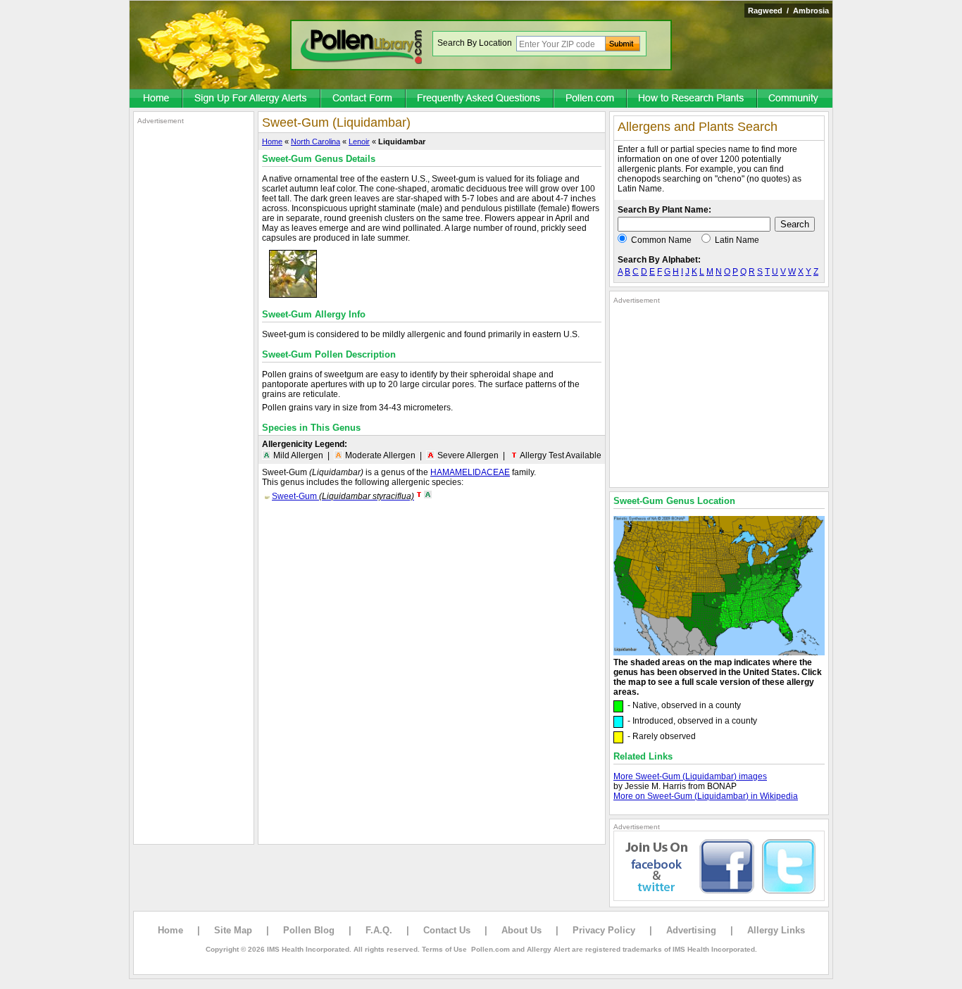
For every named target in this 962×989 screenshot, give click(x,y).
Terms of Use (444, 949)
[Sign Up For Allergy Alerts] (252, 99)
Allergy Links (776, 930)
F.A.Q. (379, 930)
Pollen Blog (309, 930)
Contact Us (446, 930)
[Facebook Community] (795, 99)
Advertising (691, 930)
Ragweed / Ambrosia (788, 10)
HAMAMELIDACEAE (470, 472)
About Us (521, 930)
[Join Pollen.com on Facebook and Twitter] (719, 898)
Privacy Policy (604, 930)
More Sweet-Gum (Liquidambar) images (690, 776)
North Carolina (315, 141)
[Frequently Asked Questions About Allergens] (480, 99)
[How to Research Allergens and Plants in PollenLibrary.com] (692, 99)
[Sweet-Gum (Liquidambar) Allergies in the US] (719, 652)
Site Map (233, 930)
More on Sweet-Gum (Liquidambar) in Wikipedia (705, 796)
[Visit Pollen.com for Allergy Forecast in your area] (590, 99)
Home (272, 141)
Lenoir (359, 141)
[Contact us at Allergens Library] (363, 99)
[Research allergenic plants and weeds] (156, 99)
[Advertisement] (193, 336)
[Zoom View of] (293, 295)
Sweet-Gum (343, 496)
